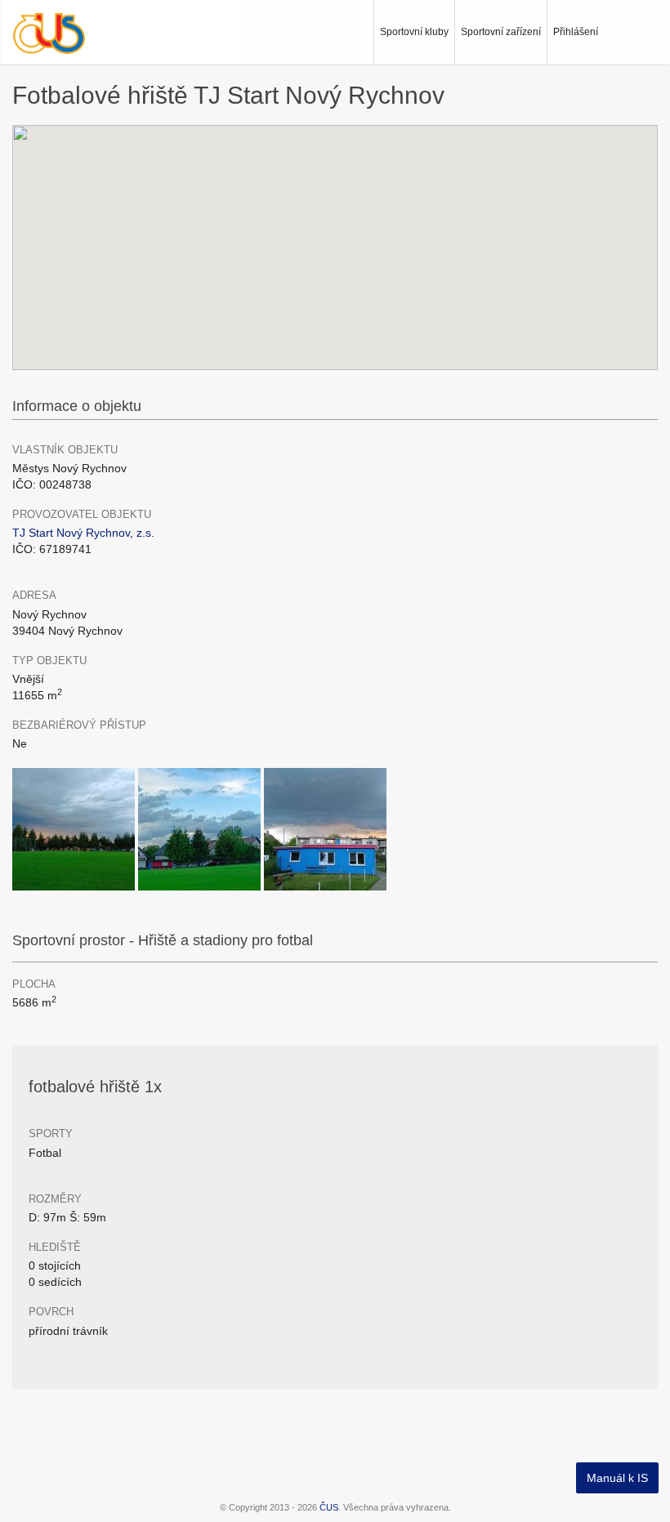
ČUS (328, 1507)
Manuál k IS (617, 1477)
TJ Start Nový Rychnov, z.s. (83, 532)
